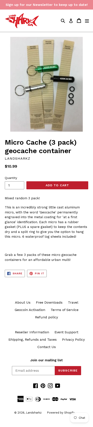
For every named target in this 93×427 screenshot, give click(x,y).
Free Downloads (49, 302)
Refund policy (46, 317)
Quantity (11, 178)
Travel (73, 302)
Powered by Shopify (61, 412)
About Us (22, 302)
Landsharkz (34, 412)
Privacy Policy (73, 339)
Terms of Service (65, 310)
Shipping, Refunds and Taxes (32, 339)
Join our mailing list (46, 360)
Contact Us (46, 347)
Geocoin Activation (30, 310)
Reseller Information (32, 332)
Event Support (66, 332)
